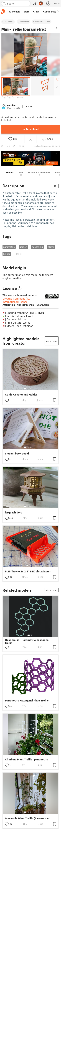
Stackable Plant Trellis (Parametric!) (28, 818)
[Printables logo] (3, 11)
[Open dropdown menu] (56, 29)
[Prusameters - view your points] (41, 3)
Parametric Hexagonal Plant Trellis (27, 700)
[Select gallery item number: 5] (35, 388)
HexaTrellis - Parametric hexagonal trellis (27, 641)
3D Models (9, 21)
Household (24, 21)
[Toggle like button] (7, 400)
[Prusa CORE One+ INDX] (30, 158)
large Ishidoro (13, 512)
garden (23, 246)
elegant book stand (17, 453)
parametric (9, 246)
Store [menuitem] (26, 11)
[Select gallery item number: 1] (25, 388)
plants (51, 246)
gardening (37, 246)
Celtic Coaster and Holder (21, 394)
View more (51, 340)
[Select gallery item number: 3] (30, 388)
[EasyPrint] (34, 3)
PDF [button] (55, 185)
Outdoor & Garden (42, 21)
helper (6, 253)
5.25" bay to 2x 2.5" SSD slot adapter (28, 571)
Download (32, 129)
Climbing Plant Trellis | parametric (26, 759)
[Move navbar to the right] (58, 11)
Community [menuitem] (49, 11)
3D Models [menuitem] (14, 11)
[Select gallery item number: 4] (33, 388)
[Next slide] (57, 86)
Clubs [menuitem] (36, 11)
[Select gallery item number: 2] (28, 388)
